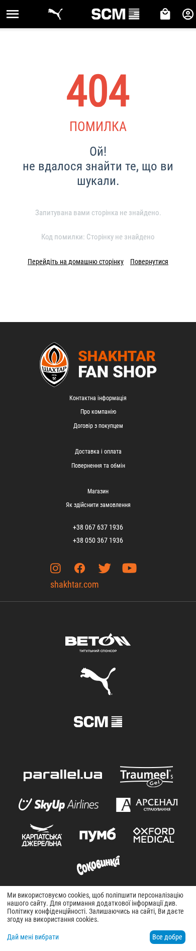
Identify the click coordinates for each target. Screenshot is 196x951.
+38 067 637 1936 (98, 527)
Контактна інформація (98, 398)
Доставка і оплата (98, 451)
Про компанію (98, 411)
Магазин (98, 491)
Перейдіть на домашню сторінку (76, 262)
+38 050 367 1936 (98, 540)
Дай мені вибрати (33, 937)
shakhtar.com (74, 584)
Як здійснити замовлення (98, 505)
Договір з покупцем (98, 425)
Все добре (167, 937)
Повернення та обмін (98, 465)
